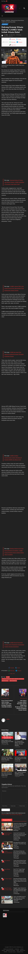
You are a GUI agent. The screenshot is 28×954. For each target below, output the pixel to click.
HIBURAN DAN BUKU (10, 950)
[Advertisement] (14, 134)
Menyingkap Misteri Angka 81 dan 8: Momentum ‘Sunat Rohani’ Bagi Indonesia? (19, 844)
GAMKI (7, 677)
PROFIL (3, 950)
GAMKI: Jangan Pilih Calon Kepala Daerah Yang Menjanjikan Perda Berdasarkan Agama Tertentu (14, 288)
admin (7, 34)
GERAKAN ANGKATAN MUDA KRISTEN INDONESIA (13, 678)
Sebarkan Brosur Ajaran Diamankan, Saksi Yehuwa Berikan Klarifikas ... (7, 758)
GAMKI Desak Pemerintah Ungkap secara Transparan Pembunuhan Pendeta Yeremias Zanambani (14, 644)
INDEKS (5, 951)
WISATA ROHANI (13, 680)
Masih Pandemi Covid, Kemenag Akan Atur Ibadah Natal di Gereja (7, 741)
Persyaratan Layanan (12, 951)
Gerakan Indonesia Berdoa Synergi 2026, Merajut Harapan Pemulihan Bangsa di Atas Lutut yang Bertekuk (19, 862)
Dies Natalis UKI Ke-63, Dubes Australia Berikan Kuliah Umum (6, 774)
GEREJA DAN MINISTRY (8, 949)
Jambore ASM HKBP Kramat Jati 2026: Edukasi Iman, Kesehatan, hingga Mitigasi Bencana (19, 898)
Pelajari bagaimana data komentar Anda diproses (11, 814)
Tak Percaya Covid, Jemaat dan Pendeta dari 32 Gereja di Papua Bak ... (20, 758)
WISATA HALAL (5, 680)
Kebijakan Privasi (20, 951)
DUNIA (21, 949)
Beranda (3, 20)
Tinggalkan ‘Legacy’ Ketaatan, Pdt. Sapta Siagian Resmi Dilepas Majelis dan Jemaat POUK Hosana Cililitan (19, 889)
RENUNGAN (22, 950)
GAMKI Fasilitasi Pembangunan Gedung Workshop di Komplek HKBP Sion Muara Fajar (13, 457)
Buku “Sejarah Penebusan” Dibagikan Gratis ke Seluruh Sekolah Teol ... (20, 773)
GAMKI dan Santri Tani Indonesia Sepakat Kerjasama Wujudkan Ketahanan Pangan (14, 354)
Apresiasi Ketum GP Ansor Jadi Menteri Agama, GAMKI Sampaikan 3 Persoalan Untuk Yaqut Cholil (14, 182)
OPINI (17, 950)
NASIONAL (8, 20)
